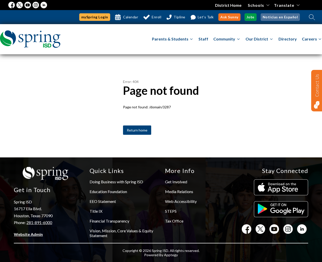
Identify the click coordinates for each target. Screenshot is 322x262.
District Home (228, 5)
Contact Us (317, 85)
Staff (203, 38)
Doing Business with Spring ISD (116, 181)
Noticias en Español (280, 17)
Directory (287, 38)
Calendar (130, 17)
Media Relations (179, 191)
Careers (309, 38)
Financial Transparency (109, 221)
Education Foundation (108, 191)
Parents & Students (170, 38)
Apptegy (171, 255)
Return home (137, 130)
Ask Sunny (229, 17)
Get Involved (176, 181)
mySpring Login (94, 17)
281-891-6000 (39, 222)
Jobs (251, 17)
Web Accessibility (181, 201)
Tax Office (174, 221)
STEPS (171, 211)
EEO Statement (103, 201)
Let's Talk (206, 17)
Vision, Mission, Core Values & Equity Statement (121, 233)
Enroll (156, 17)
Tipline (179, 17)
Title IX (96, 211)
